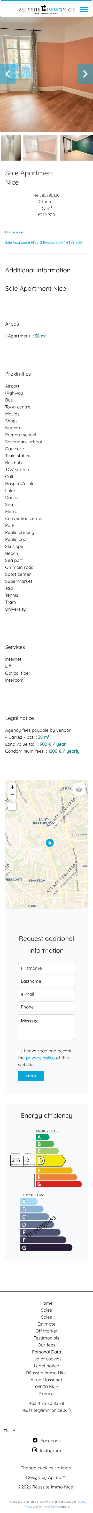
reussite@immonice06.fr (46, 1410)
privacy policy (40, 1057)
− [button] (12, 795)
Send (31, 1076)
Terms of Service (49, 1506)
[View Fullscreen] (12, 806)
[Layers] (79, 789)
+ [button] (12, 787)
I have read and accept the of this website (45, 1057)
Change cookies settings (45, 1467)
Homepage (14, 232)
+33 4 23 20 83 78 (46, 1403)
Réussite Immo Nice (46, 1372)
